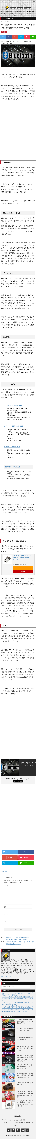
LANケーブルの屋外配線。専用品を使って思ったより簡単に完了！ (25, 1021)
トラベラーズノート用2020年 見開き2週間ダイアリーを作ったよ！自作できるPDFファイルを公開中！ (17, 998)
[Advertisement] (18, 122)
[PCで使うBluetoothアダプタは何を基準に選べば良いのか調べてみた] (21, 37)
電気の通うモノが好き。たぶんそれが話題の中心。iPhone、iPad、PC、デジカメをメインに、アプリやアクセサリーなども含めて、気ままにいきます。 (18, 1122)
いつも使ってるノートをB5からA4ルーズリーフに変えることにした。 (25, 1066)
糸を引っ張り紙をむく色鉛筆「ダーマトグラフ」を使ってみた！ (25, 1048)
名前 (5, 907)
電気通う (18, 1116)
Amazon (23, 568)
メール (6, 914)
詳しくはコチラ (6, 976)
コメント (6, 885)
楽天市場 (23, 571)
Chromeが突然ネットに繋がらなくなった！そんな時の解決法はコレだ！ (25, 1075)
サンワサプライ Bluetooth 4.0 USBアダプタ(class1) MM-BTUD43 (21, 557)
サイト (6, 921)
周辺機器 (5, 871)
